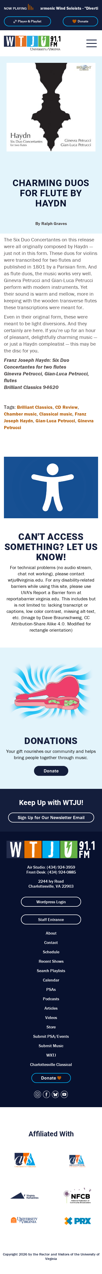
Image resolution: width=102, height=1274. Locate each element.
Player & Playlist (29, 21)
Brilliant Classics (35, 407)
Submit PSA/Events (51, 1036)
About (51, 933)
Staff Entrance (51, 919)
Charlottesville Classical (51, 1064)
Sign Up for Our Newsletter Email (51, 817)
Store (51, 1026)
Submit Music (51, 1045)
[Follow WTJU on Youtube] (64, 1094)
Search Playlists (51, 970)
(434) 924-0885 (62, 872)
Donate (83, 21)
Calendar (51, 980)
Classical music (55, 414)
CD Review (66, 407)
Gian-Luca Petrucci (55, 421)
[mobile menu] (91, 43)
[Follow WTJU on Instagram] (37, 1094)
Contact (51, 942)
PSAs (51, 989)
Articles (51, 1008)
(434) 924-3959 (61, 867)
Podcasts (51, 998)
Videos (51, 1017)
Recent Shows (51, 961)
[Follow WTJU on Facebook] (46, 1094)
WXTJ (51, 1055)
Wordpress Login (51, 901)
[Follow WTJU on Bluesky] (55, 1094)
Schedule (51, 951)
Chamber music (20, 414)
